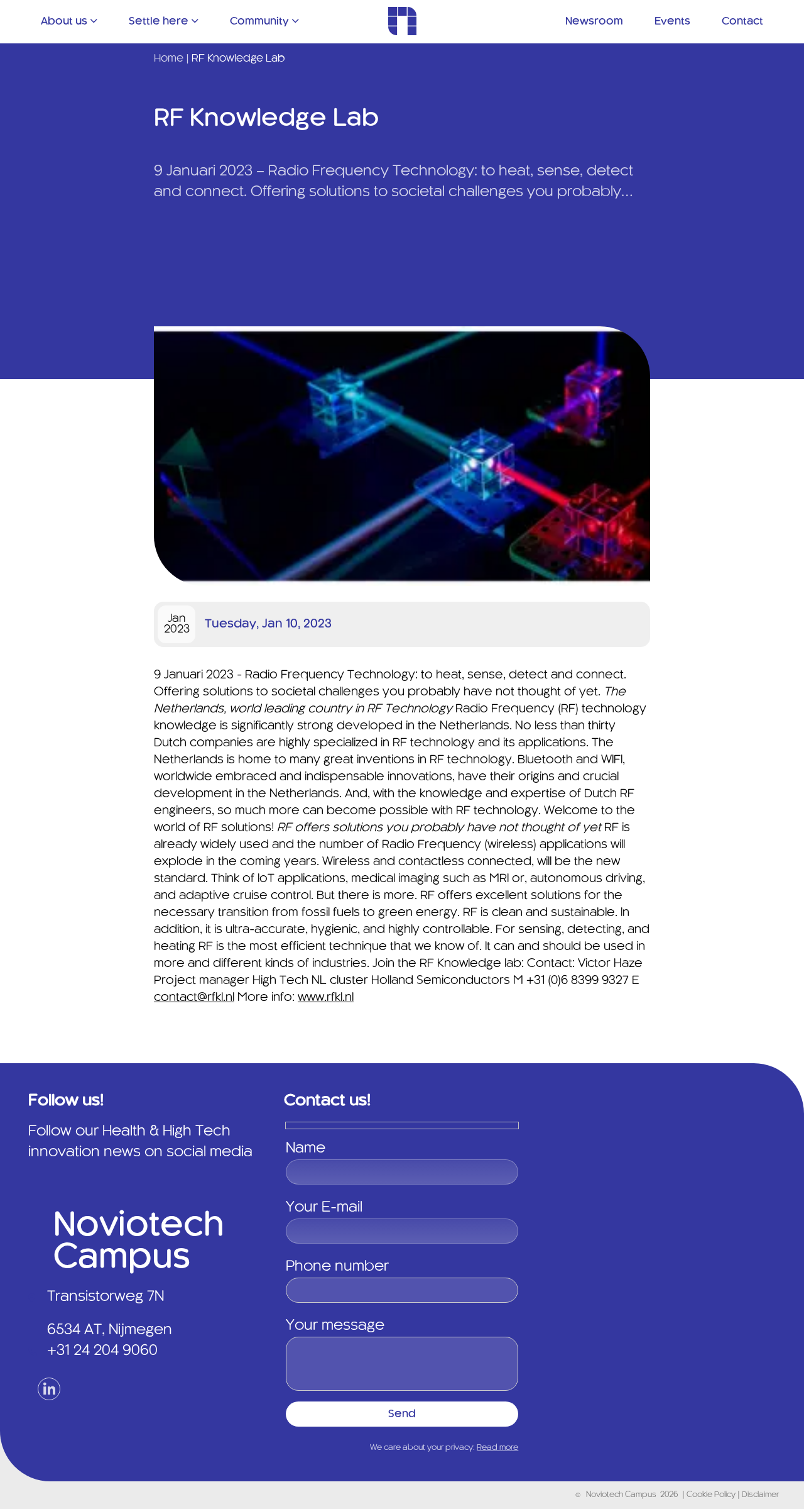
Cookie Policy (712, 1495)
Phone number (337, 1267)
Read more (497, 1448)
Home (168, 58)
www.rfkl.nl (326, 997)
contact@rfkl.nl (194, 997)
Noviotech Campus (621, 1495)
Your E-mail (324, 1208)
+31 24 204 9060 (102, 1351)
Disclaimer (760, 1495)
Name (305, 1149)
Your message (335, 1326)
